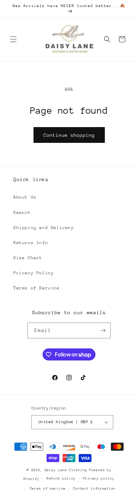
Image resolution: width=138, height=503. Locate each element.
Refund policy (61, 479)
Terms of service (48, 489)
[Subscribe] (102, 330)
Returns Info (30, 242)
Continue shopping (69, 135)
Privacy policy (99, 479)
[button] (13, 39)
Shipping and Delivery (43, 227)
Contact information (94, 489)
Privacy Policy (33, 272)
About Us (25, 197)
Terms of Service (36, 287)
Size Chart (27, 257)
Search (22, 212)
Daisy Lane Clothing (66, 470)
